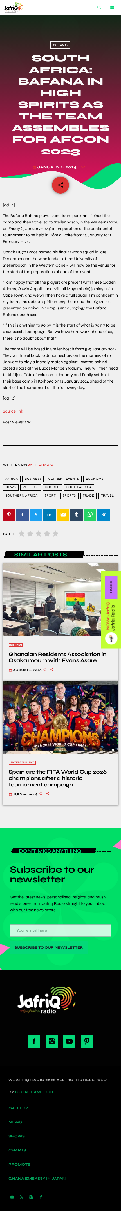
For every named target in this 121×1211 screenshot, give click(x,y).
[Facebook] (41, 1197)
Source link (13, 411)
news (10, 488)
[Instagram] (31, 1197)
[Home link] (18, 7)
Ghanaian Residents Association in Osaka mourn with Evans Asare (58, 657)
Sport (50, 496)
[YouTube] (12, 1197)
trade (88, 496)
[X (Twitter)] (21, 1197)
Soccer (52, 488)
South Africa (78, 488)
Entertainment (22, 762)
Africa (16, 645)
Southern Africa (21, 496)
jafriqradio (40, 465)
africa (11, 479)
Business (33, 479)
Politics (31, 488)
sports (69, 496)
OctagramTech (34, 1092)
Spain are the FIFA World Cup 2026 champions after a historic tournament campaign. (58, 778)
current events (63, 479)
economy (95, 479)
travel (107, 496)
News (60, 45)
